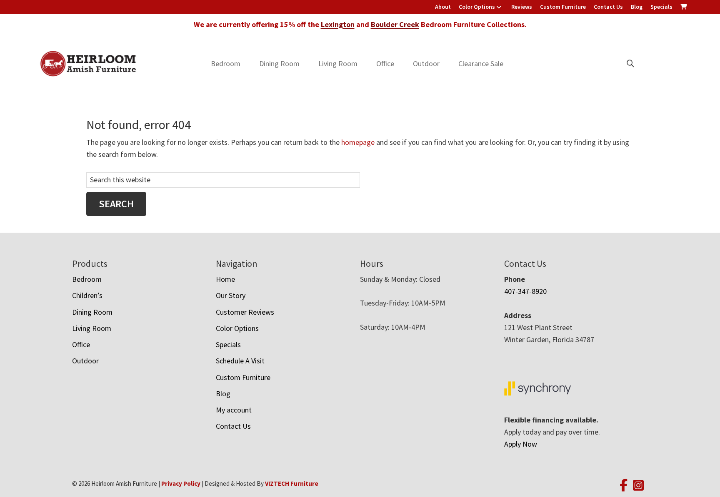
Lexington (338, 24)
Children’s (87, 295)
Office (385, 63)
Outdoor (426, 63)
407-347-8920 (525, 291)
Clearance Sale (480, 63)
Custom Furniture (563, 6)
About (443, 6)
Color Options (477, 6)
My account (234, 410)
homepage (358, 142)
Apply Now (520, 444)
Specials (661, 6)
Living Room (338, 63)
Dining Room (279, 63)
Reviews (521, 6)
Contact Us (608, 6)
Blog (636, 6)
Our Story (230, 295)
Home (225, 279)
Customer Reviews (245, 312)
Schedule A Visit (240, 360)
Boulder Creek (395, 24)
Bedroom (225, 63)
